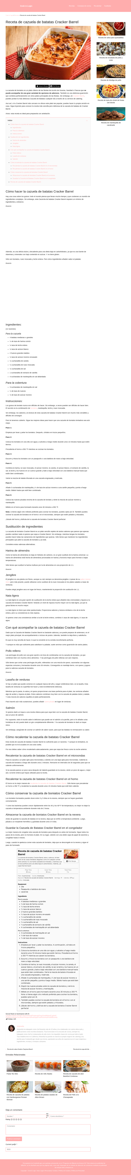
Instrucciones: (17, 134)
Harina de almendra (19, 140)
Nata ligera (16, 146)
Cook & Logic (26, 6)
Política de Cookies (64, 1170)
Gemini (26, 1015)
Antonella (20, 1026)
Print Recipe (56, 86)
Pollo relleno (17, 153)
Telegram (27, 1017)
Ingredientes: (17, 127)
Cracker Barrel (78, 96)
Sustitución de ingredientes (19, 137)
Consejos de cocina (84, 6)
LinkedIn (14, 1017)
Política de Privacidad (77, 1170)
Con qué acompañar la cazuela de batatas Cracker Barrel (29, 150)
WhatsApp (33, 1017)
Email (39, 1017)
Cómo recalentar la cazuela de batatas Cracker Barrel (28, 162)
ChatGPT (14, 1015)
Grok (30, 1015)
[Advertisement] (48, 228)
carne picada (49, 702)
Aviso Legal (40, 1170)
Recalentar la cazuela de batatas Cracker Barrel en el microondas (35, 166)
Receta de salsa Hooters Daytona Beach (20, 1049)
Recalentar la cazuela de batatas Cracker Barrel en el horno (33, 169)
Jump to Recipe (43, 86)
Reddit (49, 1017)
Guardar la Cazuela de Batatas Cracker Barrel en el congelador (34, 178)
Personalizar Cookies (51, 1170)
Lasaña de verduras (19, 156)
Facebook (20, 1017)
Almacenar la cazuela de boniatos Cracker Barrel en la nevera (34, 175)
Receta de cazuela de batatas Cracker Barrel (25, 182)
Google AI (20, 1015)
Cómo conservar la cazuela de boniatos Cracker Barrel (29, 172)
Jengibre (16, 143)
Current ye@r (11, 1144)
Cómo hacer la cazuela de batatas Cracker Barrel (27, 124)
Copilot (53, 1015)
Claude (8, 1015)
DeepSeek (42, 1015)
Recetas (72, 6)
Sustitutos (107, 6)
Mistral (48, 1015)
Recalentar (97, 6)
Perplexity (35, 1015)
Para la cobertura (18, 130)
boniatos (33, 408)
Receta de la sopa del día (81, 1049)
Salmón (15, 159)
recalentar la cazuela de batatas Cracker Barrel (48, 783)
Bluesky (54, 1017)
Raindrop (44, 1017)
